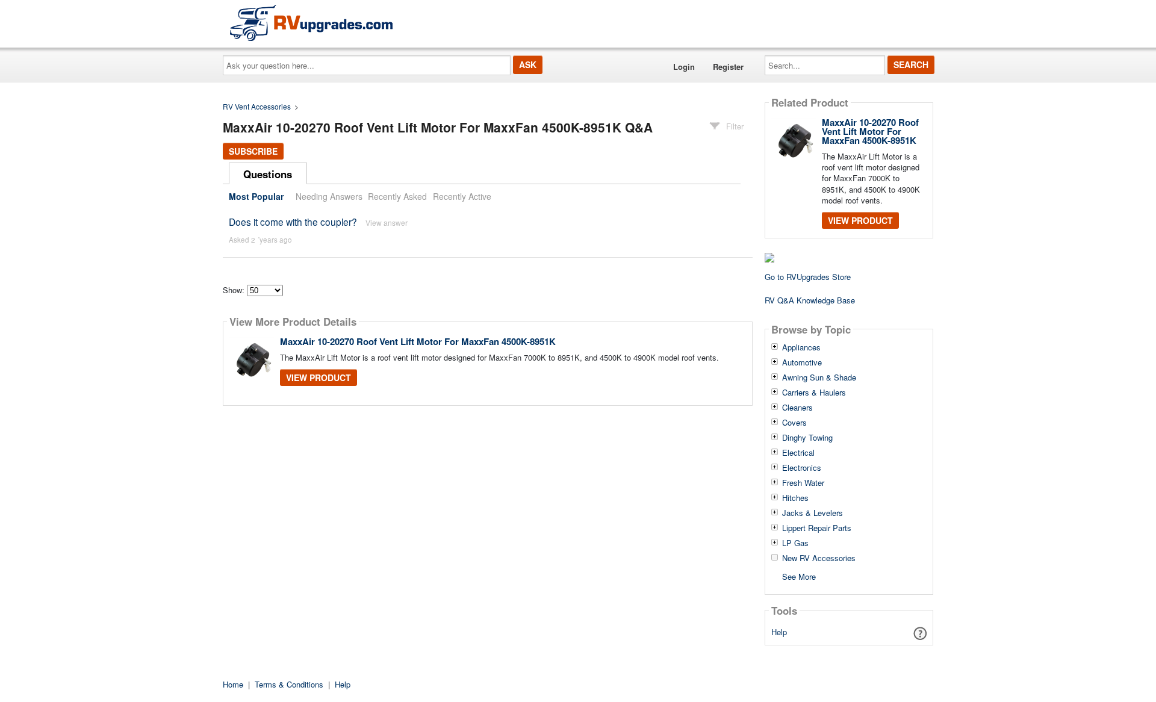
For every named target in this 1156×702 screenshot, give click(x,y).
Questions (267, 174)
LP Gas (795, 543)
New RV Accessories (819, 558)
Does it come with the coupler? (293, 221)
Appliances (801, 347)
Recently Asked (397, 196)
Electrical (798, 453)
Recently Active (462, 196)
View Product (318, 377)
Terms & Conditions (289, 684)
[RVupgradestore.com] (311, 22)
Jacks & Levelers (812, 513)
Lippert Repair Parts (816, 528)
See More (799, 576)
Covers (794, 422)
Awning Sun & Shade (819, 377)
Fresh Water (803, 483)
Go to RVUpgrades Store (808, 276)
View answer (386, 222)
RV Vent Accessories (257, 106)
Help (779, 632)
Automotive (802, 362)
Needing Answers (329, 196)
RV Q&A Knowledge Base (810, 300)
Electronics (801, 468)
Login (684, 66)
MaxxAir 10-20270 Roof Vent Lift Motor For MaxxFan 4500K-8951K (418, 341)
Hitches (795, 498)
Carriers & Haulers (814, 392)
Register (728, 66)
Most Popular (256, 196)
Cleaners (797, 407)
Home (233, 684)
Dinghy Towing (807, 437)
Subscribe (253, 151)
